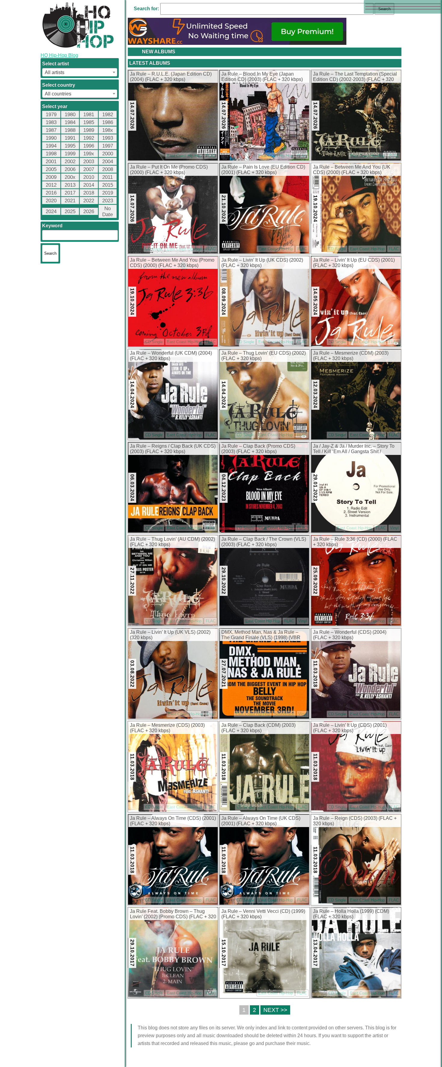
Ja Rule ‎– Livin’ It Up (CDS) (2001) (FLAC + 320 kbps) (350, 728)
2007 (88, 169)
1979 (51, 114)
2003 (88, 161)
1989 (88, 130)
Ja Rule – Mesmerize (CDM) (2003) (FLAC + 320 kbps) (350, 355)
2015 (107, 185)
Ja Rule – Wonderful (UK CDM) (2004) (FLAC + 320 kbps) (171, 355)
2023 (107, 201)
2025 (70, 211)
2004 (107, 161)
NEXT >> (275, 1010)
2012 (51, 185)
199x (88, 154)
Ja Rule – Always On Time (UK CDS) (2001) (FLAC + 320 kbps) (260, 821)
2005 (51, 169)
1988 (70, 130)
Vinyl (394, 528)
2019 (107, 193)
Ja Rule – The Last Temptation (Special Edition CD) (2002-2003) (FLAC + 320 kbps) (355, 77)
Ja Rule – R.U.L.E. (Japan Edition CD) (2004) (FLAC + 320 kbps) (171, 76)
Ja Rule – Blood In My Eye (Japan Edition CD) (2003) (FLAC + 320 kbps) (262, 76)
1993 (107, 138)
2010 (88, 177)
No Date (107, 211)
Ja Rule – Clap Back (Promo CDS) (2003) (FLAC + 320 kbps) (258, 448)
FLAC (211, 156)
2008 (107, 169)
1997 (107, 146)
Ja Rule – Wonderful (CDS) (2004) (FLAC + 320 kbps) (349, 635)
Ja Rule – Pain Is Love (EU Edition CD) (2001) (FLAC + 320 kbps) (263, 169)
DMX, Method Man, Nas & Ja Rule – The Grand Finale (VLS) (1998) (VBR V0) (260, 635)
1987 (51, 130)
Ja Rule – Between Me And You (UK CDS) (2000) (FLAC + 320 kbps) (351, 169)
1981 (88, 114)
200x (70, 177)
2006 (70, 169)
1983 (51, 122)
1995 (70, 146)
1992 (88, 138)
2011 (107, 177)
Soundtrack (284, 714)
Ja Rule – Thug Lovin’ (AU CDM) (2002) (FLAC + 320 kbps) (172, 542)
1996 (88, 146)
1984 (70, 122)
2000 (107, 154)
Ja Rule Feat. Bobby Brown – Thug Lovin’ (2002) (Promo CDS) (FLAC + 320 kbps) (173, 914)
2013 (70, 185)
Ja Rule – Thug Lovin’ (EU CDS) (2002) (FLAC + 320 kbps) (263, 355)
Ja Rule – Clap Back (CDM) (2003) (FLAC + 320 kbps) (258, 728)
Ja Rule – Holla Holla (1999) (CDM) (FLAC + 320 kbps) (351, 914)
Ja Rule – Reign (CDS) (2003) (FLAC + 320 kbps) (355, 821)
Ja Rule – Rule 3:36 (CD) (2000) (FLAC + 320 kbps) (355, 542)
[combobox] (79, 72)
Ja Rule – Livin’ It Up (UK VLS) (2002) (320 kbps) (170, 635)
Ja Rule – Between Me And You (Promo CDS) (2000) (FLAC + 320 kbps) (172, 262)
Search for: (146, 8)
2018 (88, 193)
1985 (88, 122)
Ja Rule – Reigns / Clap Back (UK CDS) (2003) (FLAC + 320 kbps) (173, 448)
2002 (70, 161)
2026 (88, 211)
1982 (107, 114)
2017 (70, 193)
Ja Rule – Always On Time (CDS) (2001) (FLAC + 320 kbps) (173, 821)
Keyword (52, 225)
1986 (107, 122)
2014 (88, 185)
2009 (51, 177)
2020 (51, 201)
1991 (70, 138)
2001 (51, 161)
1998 (51, 154)
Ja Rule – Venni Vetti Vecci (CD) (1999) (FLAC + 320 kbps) (263, 914)
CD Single (154, 249)
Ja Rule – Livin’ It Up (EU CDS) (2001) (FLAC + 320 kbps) (354, 262)
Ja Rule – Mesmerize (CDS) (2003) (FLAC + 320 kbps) (167, 728)
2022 (88, 201)
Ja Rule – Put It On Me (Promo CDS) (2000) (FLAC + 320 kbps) (169, 169)
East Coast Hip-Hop (184, 156)
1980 (70, 114)
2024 (51, 211)
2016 (51, 193)
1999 (70, 154)
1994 (51, 146)
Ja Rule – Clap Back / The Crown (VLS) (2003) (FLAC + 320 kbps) (263, 542)
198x (107, 130)
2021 (70, 201)
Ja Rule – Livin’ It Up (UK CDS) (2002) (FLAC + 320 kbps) (262, 262)
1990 (51, 138)
